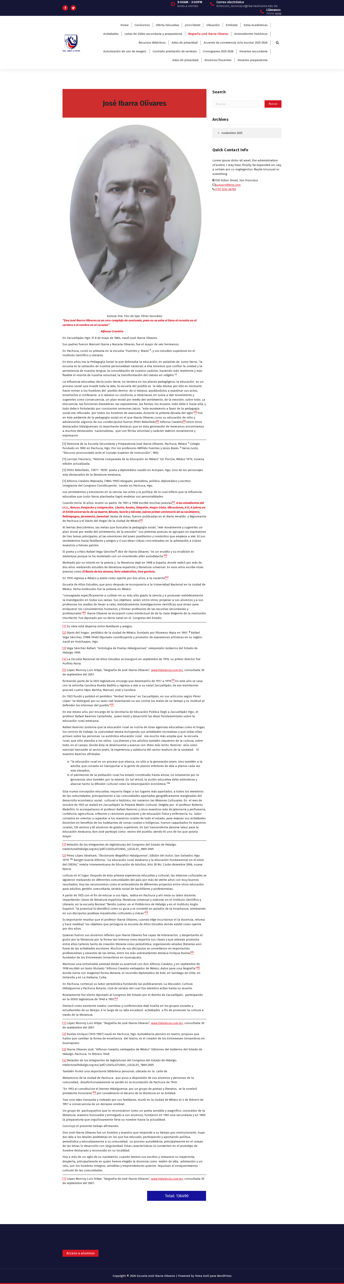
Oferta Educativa (167, 25)
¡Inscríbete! (192, 25)
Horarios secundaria (253, 51)
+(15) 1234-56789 (225, 189)
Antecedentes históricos (251, 34)
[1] (64, 626)
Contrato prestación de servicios (175, 51)
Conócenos (142, 25)
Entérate (232, 25)
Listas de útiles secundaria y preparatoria (153, 34)
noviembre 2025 (231, 133)
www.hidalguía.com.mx (167, 670)
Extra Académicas (256, 25)
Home (124, 25)
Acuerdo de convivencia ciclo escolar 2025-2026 (236, 42)
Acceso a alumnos (80, 1253)
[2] (64, 632)
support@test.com (228, 185)
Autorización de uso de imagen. (125, 51)
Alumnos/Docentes (218, 60)
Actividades (111, 34)
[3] (64, 648)
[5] (64, 670)
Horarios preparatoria (252, 60)
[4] (64, 659)
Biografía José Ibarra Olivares (208, 34)
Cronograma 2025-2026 (218, 51)
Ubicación (213, 25)
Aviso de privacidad (185, 42)
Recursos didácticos (152, 42)
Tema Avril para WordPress (213, 1276)
